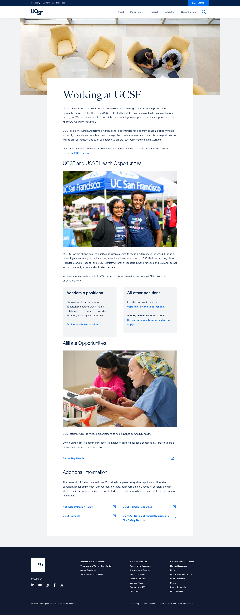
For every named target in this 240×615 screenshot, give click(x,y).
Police (173, 583)
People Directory (177, 578)
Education (170, 11)
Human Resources (178, 566)
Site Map (135, 603)
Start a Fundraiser (88, 570)
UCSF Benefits (71, 515)
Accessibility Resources (140, 566)
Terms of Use (149, 603)
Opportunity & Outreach (181, 574)
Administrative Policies (140, 570)
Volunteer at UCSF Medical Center (96, 566)
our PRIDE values (80, 152)
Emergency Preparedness (182, 561)
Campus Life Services (140, 578)
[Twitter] (63, 585)
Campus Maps (136, 583)
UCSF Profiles (176, 591)
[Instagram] (49, 585)
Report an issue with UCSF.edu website (176, 603)
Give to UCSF (198, 3)
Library (173, 570)
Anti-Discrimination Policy (78, 506)
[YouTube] (41, 585)
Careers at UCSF (137, 587)
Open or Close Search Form (204, 12)
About (121, 11)
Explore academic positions (83, 324)
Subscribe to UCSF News (91, 574)
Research (153, 11)
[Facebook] (56, 585)
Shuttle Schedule (178, 587)
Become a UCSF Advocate (92, 561)
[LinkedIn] (34, 585)
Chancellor (135, 591)
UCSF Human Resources (137, 506)
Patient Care (136, 11)
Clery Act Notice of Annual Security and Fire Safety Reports (146, 518)
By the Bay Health (73, 458)
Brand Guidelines (137, 574)
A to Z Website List (138, 561)
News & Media (188, 11)
